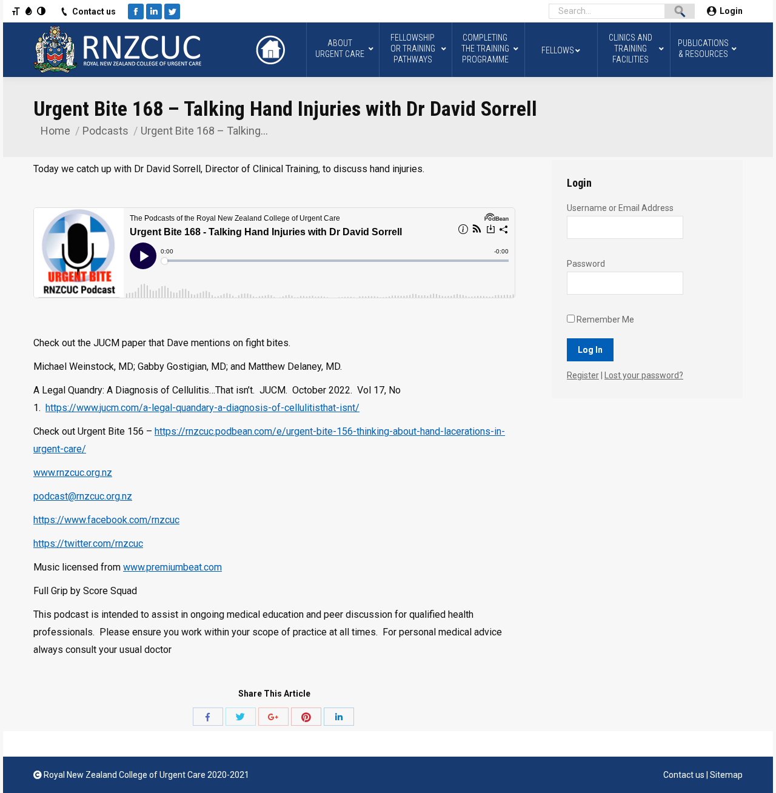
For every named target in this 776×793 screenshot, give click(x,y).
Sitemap (726, 775)
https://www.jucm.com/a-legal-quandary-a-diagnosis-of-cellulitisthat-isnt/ (202, 407)
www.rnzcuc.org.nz (72, 472)
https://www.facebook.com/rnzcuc (106, 520)
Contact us (94, 11)
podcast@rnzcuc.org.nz (82, 496)
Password (586, 264)
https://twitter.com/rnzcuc (88, 543)
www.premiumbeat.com (172, 567)
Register (583, 375)
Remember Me (604, 319)
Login (731, 11)
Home (55, 130)
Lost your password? (643, 375)
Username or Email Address (620, 208)
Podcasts (105, 130)
